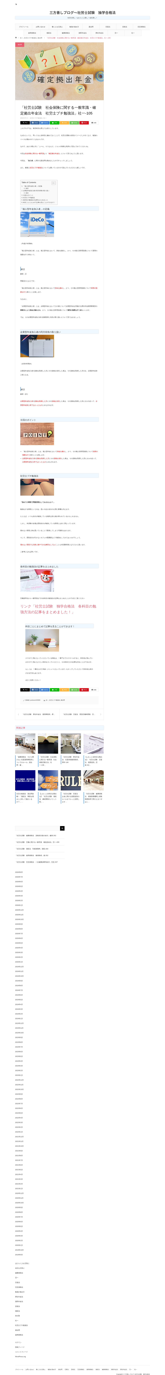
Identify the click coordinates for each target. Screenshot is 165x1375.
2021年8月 (19, 1155)
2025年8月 (19, 929)
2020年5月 (19, 1226)
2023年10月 (19, 1033)
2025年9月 (19, 924)
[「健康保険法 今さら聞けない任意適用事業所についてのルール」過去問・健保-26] (25, 743)
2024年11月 (19, 971)
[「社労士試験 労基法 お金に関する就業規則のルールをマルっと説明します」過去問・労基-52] (71, 780)
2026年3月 (19, 896)
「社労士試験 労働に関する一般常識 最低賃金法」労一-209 (37, 842)
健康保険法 (66, 33)
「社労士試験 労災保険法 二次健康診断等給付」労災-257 (36, 862)
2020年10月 (19, 1203)
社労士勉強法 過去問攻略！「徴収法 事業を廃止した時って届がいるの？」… (25, 798)
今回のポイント (28, 195)
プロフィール (23, 27)
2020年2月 (19, 1240)
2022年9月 (19, 1094)
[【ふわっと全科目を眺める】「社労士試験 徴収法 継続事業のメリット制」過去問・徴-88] (48, 780)
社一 (133, 33)
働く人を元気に (57, 27)
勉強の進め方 (74, 27)
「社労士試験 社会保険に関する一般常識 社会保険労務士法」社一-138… (48, 761)
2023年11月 (19, 1028)
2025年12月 (19, 910)
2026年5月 (19, 886)
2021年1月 (19, 1188)
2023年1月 (19, 1075)
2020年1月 (19, 1245)
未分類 (17, 1316)
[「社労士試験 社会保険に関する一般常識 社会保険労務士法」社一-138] (48, 743)
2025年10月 (19, 919)
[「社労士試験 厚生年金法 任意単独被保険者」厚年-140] (71, 743)
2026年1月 (19, 905)
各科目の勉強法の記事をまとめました (35, 200)
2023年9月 (19, 1037)
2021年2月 (19, 1184)
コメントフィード (21, 1352)
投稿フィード (20, 1347)
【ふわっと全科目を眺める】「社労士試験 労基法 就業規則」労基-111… (93, 761)
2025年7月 (19, 933)
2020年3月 (19, 1236)
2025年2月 (19, 957)
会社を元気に (20, 1268)
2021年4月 (19, 1174)
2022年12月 (19, 1080)
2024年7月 (19, 990)
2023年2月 (19, 1070)
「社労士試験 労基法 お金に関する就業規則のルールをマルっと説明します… (70, 798)
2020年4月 (19, 1231)
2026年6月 (19, 882)
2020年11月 (19, 1198)
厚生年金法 (99, 33)
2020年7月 (19, 1217)
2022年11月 (19, 1085)
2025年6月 (19, 938)
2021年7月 (19, 1160)
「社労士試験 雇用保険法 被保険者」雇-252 (31, 855)
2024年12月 (19, 967)
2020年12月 (19, 1193)
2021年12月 (19, 1137)
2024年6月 (19, 995)
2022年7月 (19, 1103)
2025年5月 (19, 943)
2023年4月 (19, 1061)
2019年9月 (19, 1255)
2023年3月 (19, 1066)
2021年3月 (19, 1179)
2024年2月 (19, 1014)
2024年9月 (19, 981)
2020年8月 (19, 1212)
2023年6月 (19, 1052)
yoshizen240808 (35, 700)
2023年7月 (19, 1047)
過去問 (91, 27)
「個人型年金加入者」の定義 (32, 186)
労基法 (108, 27)
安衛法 (124, 27)
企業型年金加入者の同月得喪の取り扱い (36, 190)
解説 (27, 188)
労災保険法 (141, 27)
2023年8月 (19, 1042)
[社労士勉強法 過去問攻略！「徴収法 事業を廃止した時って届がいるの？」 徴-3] (25, 780)
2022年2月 (19, 1127)
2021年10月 (19, 1146)
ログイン (18, 1342)
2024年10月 (19, 976)
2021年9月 (19, 1151)
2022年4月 (19, 1118)
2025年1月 (19, 962)
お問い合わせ (40, 27)
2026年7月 (19, 877)
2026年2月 (19, 900)
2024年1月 (19, 1018)
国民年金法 (83, 33)
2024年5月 (19, 1000)
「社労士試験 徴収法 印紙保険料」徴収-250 (31, 849)
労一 (116, 33)
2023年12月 (19, 1023)
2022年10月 (19, 1089)
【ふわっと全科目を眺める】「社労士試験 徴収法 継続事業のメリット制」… (48, 798)
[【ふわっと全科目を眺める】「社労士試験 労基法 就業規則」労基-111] (94, 743)
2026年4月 (19, 891)
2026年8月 (19, 872)
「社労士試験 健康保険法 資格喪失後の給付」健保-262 (35, 835)
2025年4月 (19, 948)
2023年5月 (19, 1056)
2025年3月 (19, 952)
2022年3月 (19, 1122)
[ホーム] (16, 37)
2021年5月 (19, 1170)
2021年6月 (19, 1165)
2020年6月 (19, 1222)
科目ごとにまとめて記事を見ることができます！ (39, 202)
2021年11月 (19, 1141)
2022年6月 (19, 1108)
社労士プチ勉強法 (30, 38)
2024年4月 (19, 1004)
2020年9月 (19, 1207)
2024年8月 (19, 985)
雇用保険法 (32, 33)
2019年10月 (19, 1250)
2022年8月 (19, 1099)
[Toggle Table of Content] (52, 183)
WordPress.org (20, 1356)
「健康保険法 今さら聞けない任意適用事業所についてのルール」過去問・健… (25, 761)
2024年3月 (19, 1009)
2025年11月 (19, 915)
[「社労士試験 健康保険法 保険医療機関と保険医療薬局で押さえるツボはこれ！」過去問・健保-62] (94, 780)
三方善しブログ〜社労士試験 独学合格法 (83, 12)
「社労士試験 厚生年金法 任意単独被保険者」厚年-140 (70, 759)
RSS (16, 4)
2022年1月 (19, 1132)
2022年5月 (19, 1113)
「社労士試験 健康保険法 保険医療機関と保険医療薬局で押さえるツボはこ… (93, 798)
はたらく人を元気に (22, 1263)
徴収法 (49, 33)
